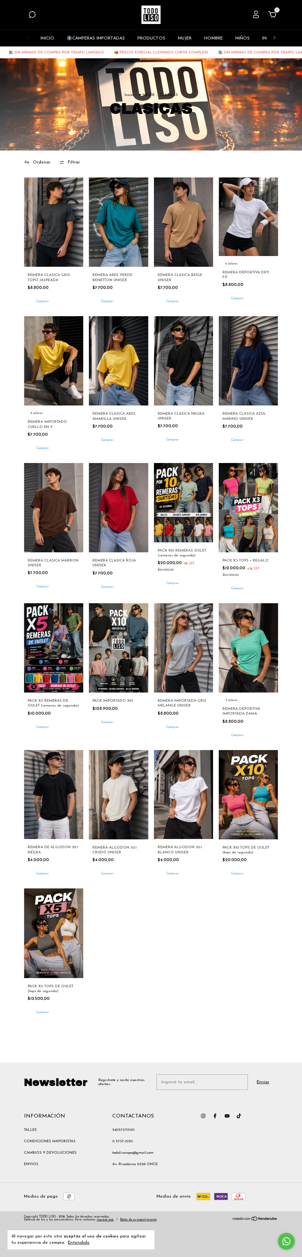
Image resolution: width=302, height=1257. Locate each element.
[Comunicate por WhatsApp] (286, 1241)
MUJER (185, 38)
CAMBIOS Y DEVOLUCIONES (50, 1153)
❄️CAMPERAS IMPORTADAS (96, 38)
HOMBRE (213, 38)
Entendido (78, 1242)
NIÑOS (242, 38)
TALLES (30, 1130)
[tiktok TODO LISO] (238, 1115)
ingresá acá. (105, 1219)
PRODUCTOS (151, 38)
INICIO (47, 38)
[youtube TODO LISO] (227, 1115)
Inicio (128, 95)
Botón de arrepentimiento (138, 1219)
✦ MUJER (146, 95)
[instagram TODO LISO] (203, 1115)
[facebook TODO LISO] (215, 1115)
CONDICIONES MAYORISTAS (50, 1141)
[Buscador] (32, 16)
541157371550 (123, 1130)
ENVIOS (31, 1164)
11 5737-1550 (122, 1141)
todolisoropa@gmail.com (133, 1153)
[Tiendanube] (255, 1220)
